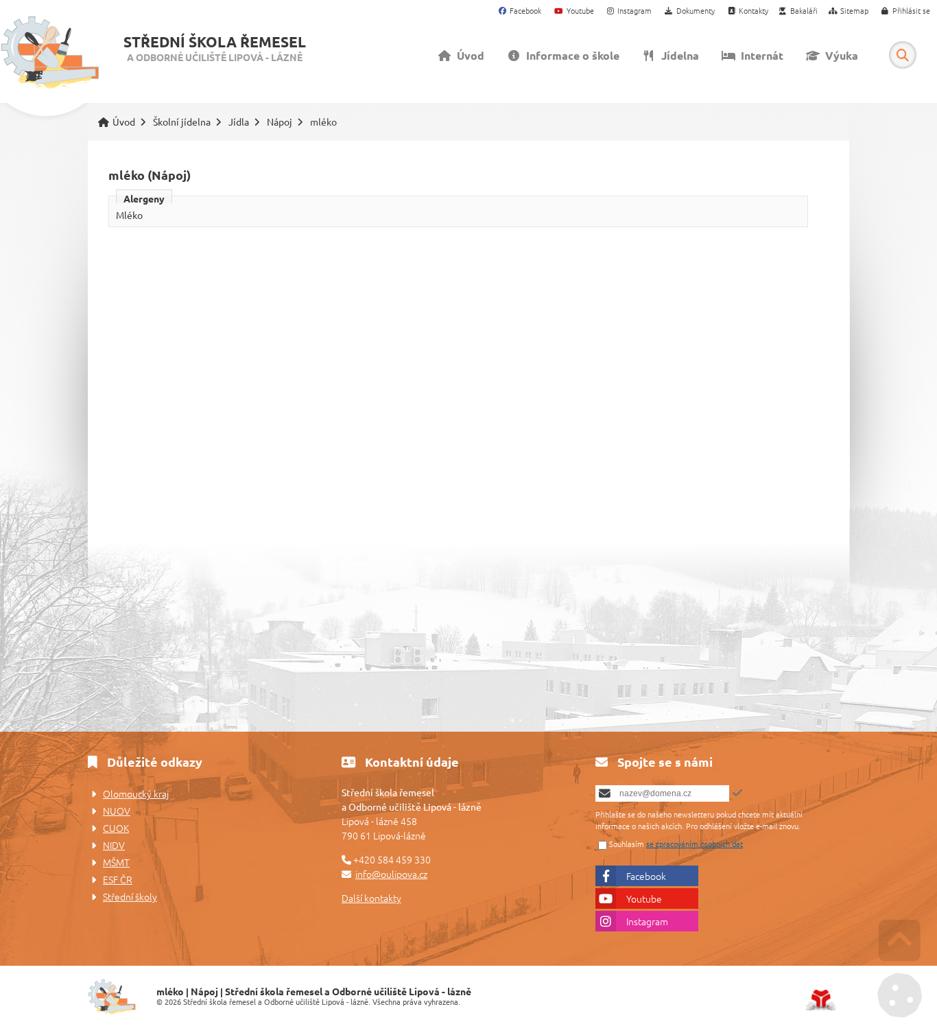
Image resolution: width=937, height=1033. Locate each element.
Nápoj (279, 122)
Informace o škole (570, 55)
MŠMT (116, 862)
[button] (906, 11)
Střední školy (130, 896)
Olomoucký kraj (136, 793)
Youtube (644, 898)
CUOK (116, 828)
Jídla (238, 122)
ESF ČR (117, 879)
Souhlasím (626, 843)
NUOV (116, 810)
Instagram (647, 921)
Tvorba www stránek (820, 1000)
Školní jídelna (182, 122)
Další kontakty (371, 898)
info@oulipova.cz (391, 874)
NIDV (114, 845)
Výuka (839, 55)
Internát (759, 55)
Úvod (49, 53)
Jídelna (677, 55)
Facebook (646, 876)
